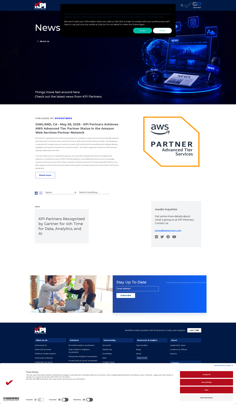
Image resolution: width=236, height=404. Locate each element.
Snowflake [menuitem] (107, 354)
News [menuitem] (138, 354)
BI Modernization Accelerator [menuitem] (82, 345)
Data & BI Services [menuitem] (43, 349)
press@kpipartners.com (168, 230)
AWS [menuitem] (104, 358)
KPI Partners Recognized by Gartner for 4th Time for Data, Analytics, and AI (61, 226)
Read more (45, 175)
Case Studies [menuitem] (142, 345)
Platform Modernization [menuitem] (45, 354)
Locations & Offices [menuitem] (178, 349)
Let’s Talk (194, 330)
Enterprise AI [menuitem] (41, 345)
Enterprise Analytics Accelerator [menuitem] (83, 356)
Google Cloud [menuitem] (108, 362)
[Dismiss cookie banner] (171, 9)
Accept (142, 30)
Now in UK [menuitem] (142, 358)
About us (44, 41)
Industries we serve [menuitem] (43, 362)
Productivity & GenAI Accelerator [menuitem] (83, 361)
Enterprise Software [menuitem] (44, 358)
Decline (162, 30)
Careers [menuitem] (173, 354)
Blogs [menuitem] (138, 349)
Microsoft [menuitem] (106, 345)
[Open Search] (182, 5)
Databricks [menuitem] (107, 349)
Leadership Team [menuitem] (177, 345)
